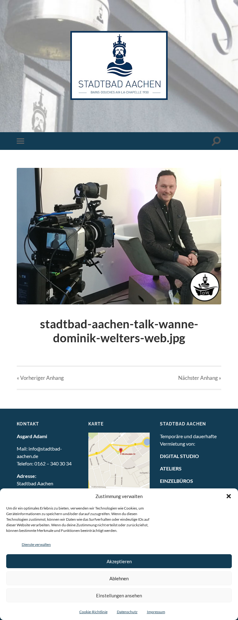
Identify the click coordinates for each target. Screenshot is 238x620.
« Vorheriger (40, 378)
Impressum (156, 611)
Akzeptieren (119, 561)
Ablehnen (119, 578)
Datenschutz (127, 611)
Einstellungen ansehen (119, 595)
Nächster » (199, 378)
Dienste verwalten (36, 544)
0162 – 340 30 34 (53, 463)
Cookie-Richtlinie (93, 611)
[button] (229, 496)
